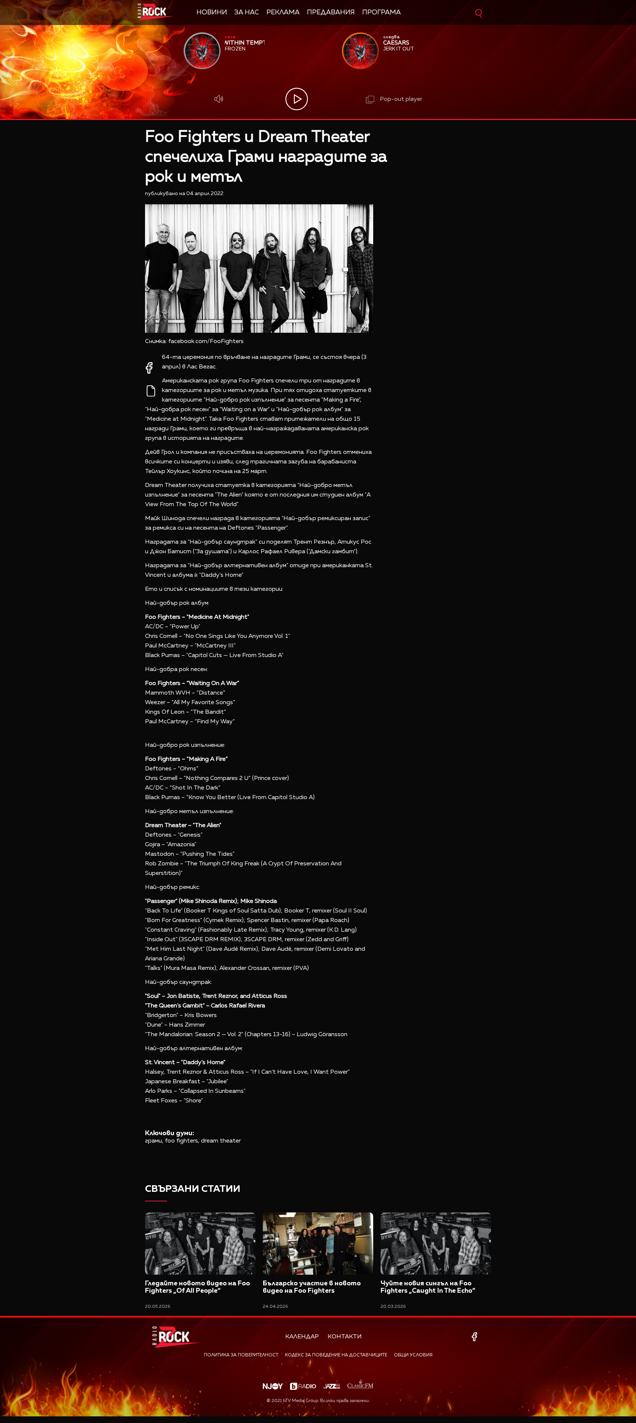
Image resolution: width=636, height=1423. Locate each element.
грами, (154, 1141)
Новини (212, 12)
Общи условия (413, 1355)
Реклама (283, 12)
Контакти (345, 1337)
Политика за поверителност (241, 1355)
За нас (246, 12)
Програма (381, 12)
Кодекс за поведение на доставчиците (336, 1355)
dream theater (221, 1141)
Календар (302, 1337)
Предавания (331, 12)
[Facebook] (476, 1336)
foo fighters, (182, 1141)
